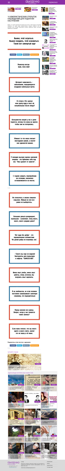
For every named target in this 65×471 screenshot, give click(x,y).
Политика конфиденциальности (28, 467)
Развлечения (49, 461)
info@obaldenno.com (13, 467)
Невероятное (50, 465)
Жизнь (48, 463)
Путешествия (50, 467)
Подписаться (53, 2)
